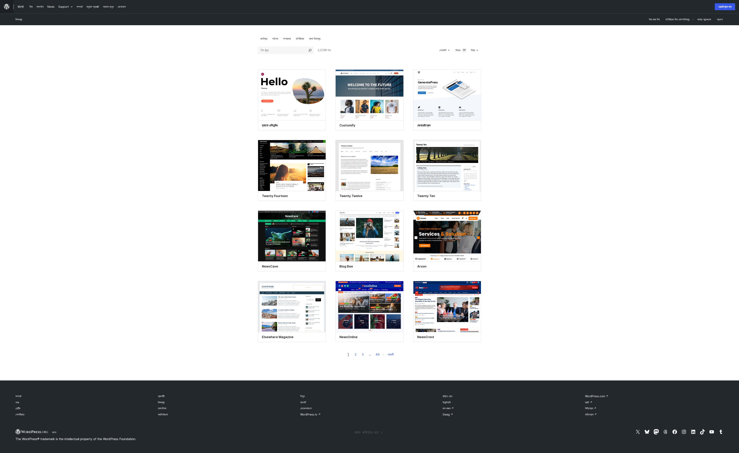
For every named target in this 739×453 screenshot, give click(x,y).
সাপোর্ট (303, 402)
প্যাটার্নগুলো (163, 414)
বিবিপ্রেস (590, 408)
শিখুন (302, 396)
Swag (448, 414)
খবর (17, 402)
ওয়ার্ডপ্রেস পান (724, 6)
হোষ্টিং (17, 408)
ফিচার (461, 50)
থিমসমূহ (18, 19)
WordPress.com (596, 396)
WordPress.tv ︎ (310, 414)
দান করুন (448, 408)
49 (377, 354)
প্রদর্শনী (161, 396)
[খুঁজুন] (310, 50)
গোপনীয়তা (19, 414)
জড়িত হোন (447, 396)
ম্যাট (588, 402)
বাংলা (54, 432)
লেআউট (442, 50)
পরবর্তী (391, 354)
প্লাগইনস (162, 408)
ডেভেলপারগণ (306, 408)
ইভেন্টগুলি (447, 402)
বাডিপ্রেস (591, 414)
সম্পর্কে (18, 396)
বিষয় (473, 50)
